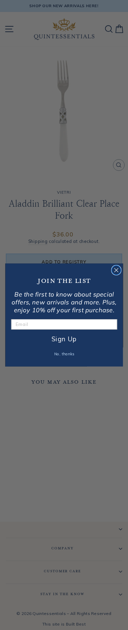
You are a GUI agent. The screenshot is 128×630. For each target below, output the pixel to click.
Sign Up (64, 339)
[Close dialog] (116, 270)
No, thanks (64, 354)
